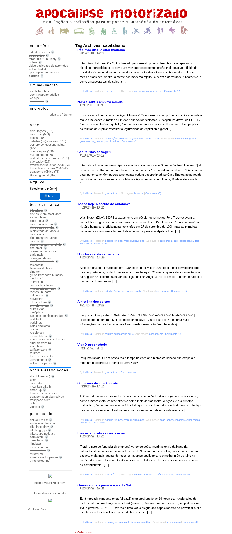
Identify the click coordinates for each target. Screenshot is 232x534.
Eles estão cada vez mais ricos (101, 433)
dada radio (37, 254)
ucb (32, 403)
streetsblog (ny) (40, 460)
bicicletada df (38, 234)
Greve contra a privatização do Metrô (106, 485)
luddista (87, 91)
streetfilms (37, 454)
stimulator (36, 346)
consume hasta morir (44, 251)
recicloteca (37, 332)
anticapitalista (141, 91)
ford (197, 240)
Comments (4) (100, 422)
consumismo (156, 334)
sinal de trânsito (40, 343)
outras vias (37, 309)
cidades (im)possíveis (131, 138)
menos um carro (40, 292)
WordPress (33, 509)
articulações (111, 138)
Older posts (83, 532)
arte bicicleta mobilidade (46, 214)
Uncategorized (39, 175)
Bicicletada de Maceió (44, 231)
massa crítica (39, 154)
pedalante (36, 319)
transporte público (141, 522)
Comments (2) (130, 141)
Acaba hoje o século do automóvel (104, 204)
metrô (177, 522)
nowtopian (36, 298)
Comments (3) (153, 193)
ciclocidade (37, 383)
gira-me (35, 271)
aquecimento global (185, 138)
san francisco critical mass (47, 339)
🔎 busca (50, 196)
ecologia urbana (40, 258)
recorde (168, 474)
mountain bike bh (41, 386)
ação (162, 419)
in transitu (36, 282)
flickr (40, 59)
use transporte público (44, 94)
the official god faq (42, 356)
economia (139, 474)
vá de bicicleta (39, 91)
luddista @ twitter (60, 114)
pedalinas (36, 322)
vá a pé (35, 98)
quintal (34, 329)
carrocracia (166, 240)
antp (33, 379)
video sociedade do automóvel (49, 65)
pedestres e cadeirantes (45, 158)
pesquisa (85, 422)
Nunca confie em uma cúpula (100, 102)
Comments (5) (172, 91)
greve (170, 522)
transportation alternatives (47, 396)
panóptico (36, 312)
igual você (36, 278)
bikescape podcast (42, 433)
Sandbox (46, 509)
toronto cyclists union (44, 393)
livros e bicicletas (41, 285)
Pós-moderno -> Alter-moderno (101, 50)
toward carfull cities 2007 (46, 168)
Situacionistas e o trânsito (97, 383)
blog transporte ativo (43, 237)
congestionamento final (179, 419)
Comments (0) (179, 291)
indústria (138, 193)
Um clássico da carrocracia (98, 254)
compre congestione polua (119, 334)
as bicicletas (38, 217)
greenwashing (87, 141)
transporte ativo (40, 400)
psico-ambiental (40, 326)
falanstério (37, 265)
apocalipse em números (44, 72)
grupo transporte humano (46, 275)
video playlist (37, 69)
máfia (160, 474)
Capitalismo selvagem (94, 152)
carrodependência (184, 240)
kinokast (35, 443)
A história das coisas (93, 301)
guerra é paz (112, 91)
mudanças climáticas (108, 141)
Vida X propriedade (92, 344)
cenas (34, 137)
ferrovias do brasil (41, 268)
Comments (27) (99, 243)
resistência (156, 91)
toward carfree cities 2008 (47, 165)
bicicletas (36, 134)
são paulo (135, 291)
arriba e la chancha (42, 423)
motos (196, 419)
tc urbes (35, 353)
